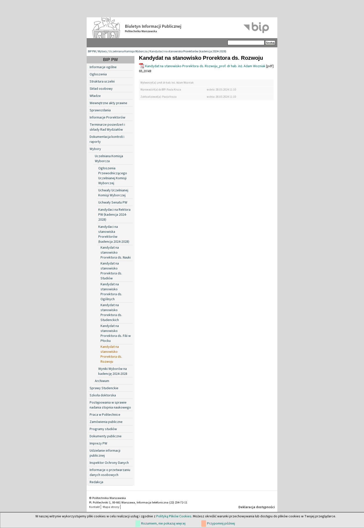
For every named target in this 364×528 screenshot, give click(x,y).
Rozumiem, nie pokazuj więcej (163, 523)
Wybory (102, 51)
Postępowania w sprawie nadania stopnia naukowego (110, 405)
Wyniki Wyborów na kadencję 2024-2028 (112, 371)
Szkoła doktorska (103, 395)
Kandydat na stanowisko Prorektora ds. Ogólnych (111, 292)
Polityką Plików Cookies (173, 516)
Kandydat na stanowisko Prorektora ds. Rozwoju (111, 354)
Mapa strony (111, 507)
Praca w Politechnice (105, 414)
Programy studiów (103, 429)
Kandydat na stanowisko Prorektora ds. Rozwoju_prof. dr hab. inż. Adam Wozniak (205, 66)
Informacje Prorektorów (107, 117)
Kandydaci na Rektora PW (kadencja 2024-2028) (114, 214)
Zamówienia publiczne (106, 421)
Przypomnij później (221, 523)
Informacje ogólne (103, 67)
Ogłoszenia (98, 74)
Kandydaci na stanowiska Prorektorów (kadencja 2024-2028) (188, 51)
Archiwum (102, 381)
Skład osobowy (101, 88)
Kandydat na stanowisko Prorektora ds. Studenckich (111, 313)
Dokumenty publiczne (106, 436)
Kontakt (94, 507)
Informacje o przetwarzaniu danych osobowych (110, 472)
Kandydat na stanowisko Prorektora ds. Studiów (111, 271)
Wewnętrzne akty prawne (108, 103)
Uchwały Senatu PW (112, 202)
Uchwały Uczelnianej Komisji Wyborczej (113, 193)
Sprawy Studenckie (104, 388)
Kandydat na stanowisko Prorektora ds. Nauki (116, 252)
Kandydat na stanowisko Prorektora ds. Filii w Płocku (116, 333)
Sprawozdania (100, 110)
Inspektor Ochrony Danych (109, 462)
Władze (95, 95)
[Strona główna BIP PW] (182, 27)
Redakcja (96, 482)
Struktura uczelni (102, 81)
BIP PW (92, 51)
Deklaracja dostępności (256, 507)
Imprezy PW (98, 443)
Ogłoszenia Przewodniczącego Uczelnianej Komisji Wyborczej (112, 176)
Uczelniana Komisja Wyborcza (128, 51)
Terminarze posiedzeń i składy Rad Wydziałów (107, 127)
